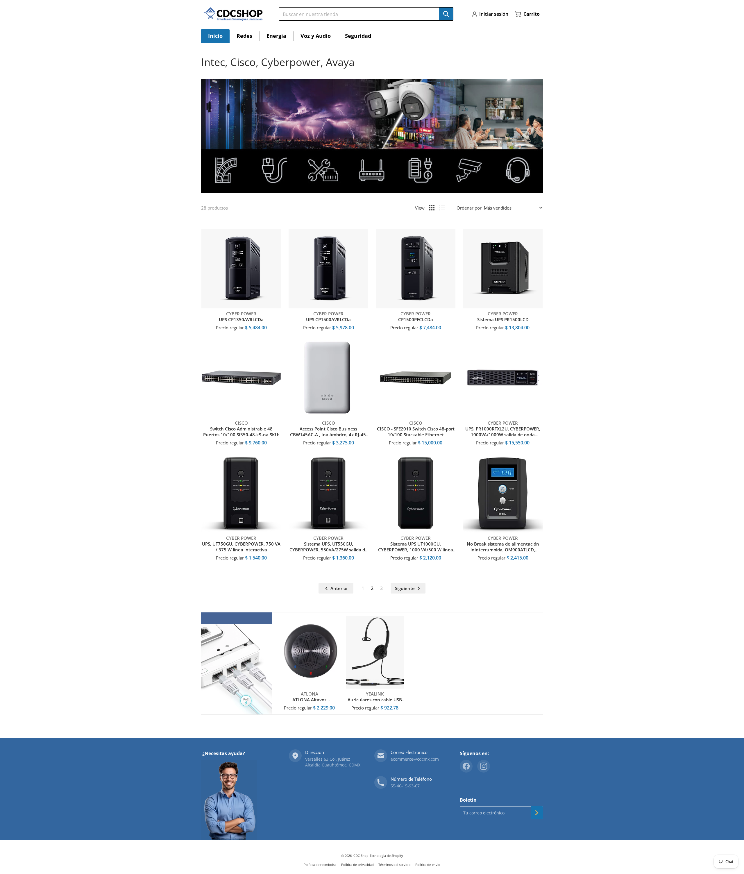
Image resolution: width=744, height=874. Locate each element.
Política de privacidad (357, 864)
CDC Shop (361, 855)
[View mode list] (442, 208)
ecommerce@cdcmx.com (415, 759)
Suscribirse (537, 812)
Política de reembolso (320, 864)
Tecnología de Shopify (386, 855)
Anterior (339, 588)
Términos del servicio (394, 864)
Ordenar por (469, 208)
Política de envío (427, 864)
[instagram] (483, 766)
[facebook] (466, 766)
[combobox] (363, 14)
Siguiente (405, 588)
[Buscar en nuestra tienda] (446, 14)
